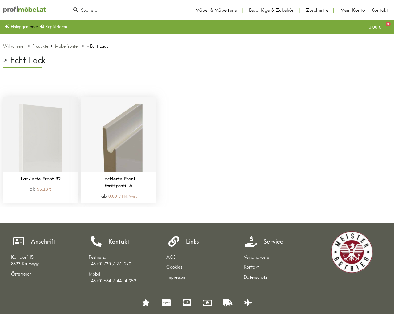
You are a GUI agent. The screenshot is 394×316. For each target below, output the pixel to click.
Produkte (40, 46)
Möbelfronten (67, 46)
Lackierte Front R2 (41, 179)
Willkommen (14, 46)
